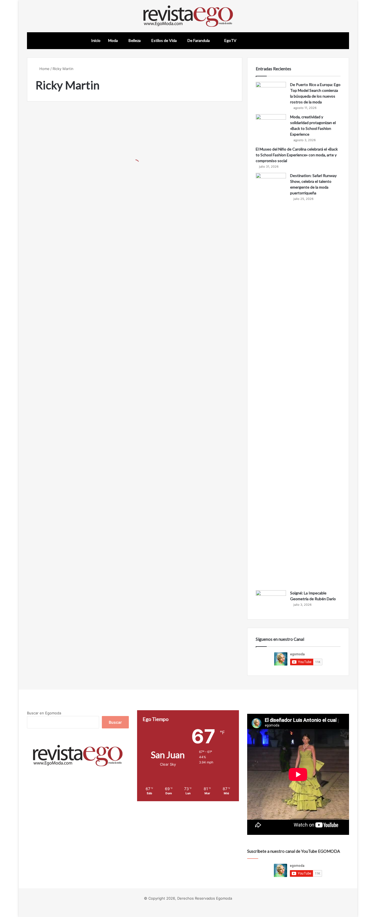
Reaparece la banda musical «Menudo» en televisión (75, 178)
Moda (113, 40)
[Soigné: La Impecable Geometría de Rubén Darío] (271, 600)
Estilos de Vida (164, 40)
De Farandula (198, 40)
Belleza (135, 40)
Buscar (115, 722)
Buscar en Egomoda (44, 713)
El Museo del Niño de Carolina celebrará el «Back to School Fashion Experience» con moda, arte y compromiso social (297, 155)
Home (44, 68)
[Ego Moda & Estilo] (188, 16)
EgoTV (230, 40)
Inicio (95, 40)
